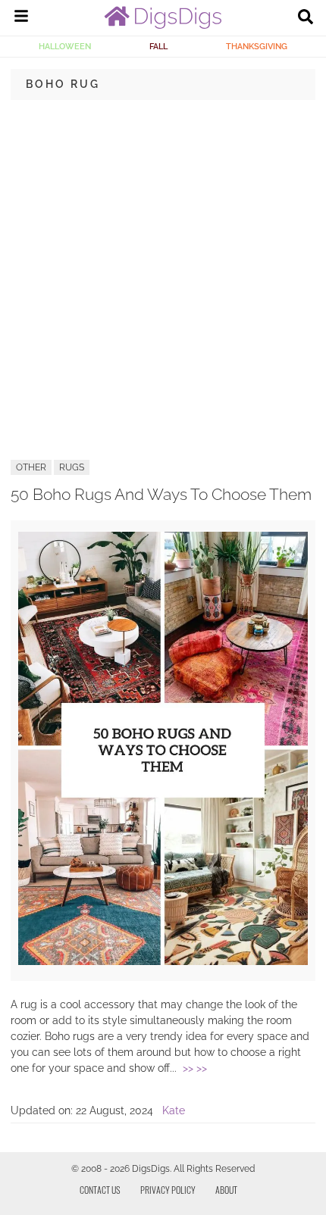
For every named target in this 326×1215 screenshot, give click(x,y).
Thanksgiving (256, 46)
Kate (173, 1110)
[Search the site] (305, 18)
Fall (158, 46)
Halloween (65, 46)
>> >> (195, 1068)
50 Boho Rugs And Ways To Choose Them (161, 494)
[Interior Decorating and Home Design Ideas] (163, 25)
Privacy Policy (168, 1189)
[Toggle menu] (21, 18)
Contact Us (100, 1189)
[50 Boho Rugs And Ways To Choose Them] (163, 961)
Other (31, 467)
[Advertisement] (163, 279)
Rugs (71, 467)
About (226, 1189)
